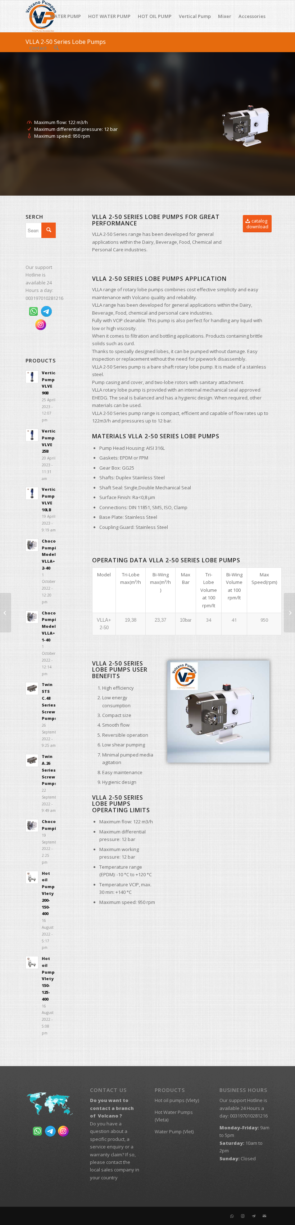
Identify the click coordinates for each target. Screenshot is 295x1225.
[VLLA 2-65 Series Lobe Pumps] (289, 612)
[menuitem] (36, 16)
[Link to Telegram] (253, 1216)
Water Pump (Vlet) (174, 1131)
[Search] (56, 48)
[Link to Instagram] (242, 1216)
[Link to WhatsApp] (232, 1216)
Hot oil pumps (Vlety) (177, 1100)
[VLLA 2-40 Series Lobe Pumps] (5, 612)
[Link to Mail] (264, 1216)
